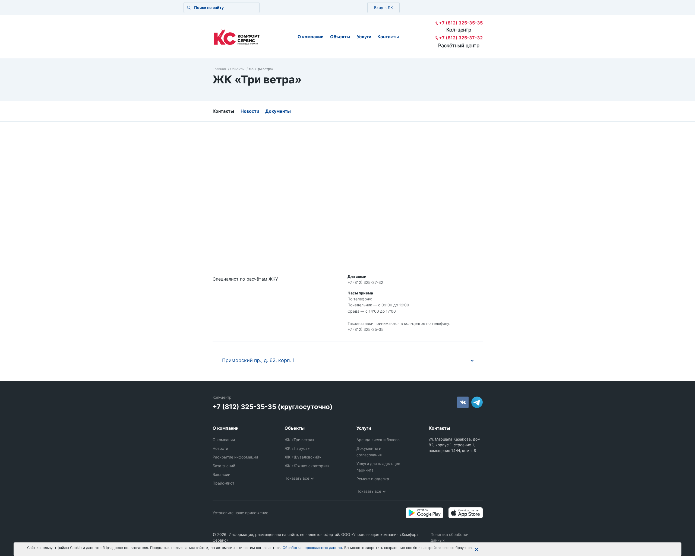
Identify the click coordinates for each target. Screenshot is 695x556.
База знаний (224, 465)
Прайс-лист (223, 483)
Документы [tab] (278, 111)
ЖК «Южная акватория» (307, 465)
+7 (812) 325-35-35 (461, 23)
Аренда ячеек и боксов (378, 439)
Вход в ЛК (383, 7)
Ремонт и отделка (372, 478)
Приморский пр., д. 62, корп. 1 (258, 360)
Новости (220, 448)
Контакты (388, 36)
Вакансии (221, 474)
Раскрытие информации (235, 457)
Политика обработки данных (449, 537)
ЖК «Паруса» (297, 448)
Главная (219, 69)
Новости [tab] (250, 111)
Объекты (340, 36)
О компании (311, 36)
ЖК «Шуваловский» (303, 457)
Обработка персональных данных (312, 547)
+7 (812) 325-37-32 (461, 37)
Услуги (364, 36)
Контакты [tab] (223, 111)
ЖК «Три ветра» (299, 439)
